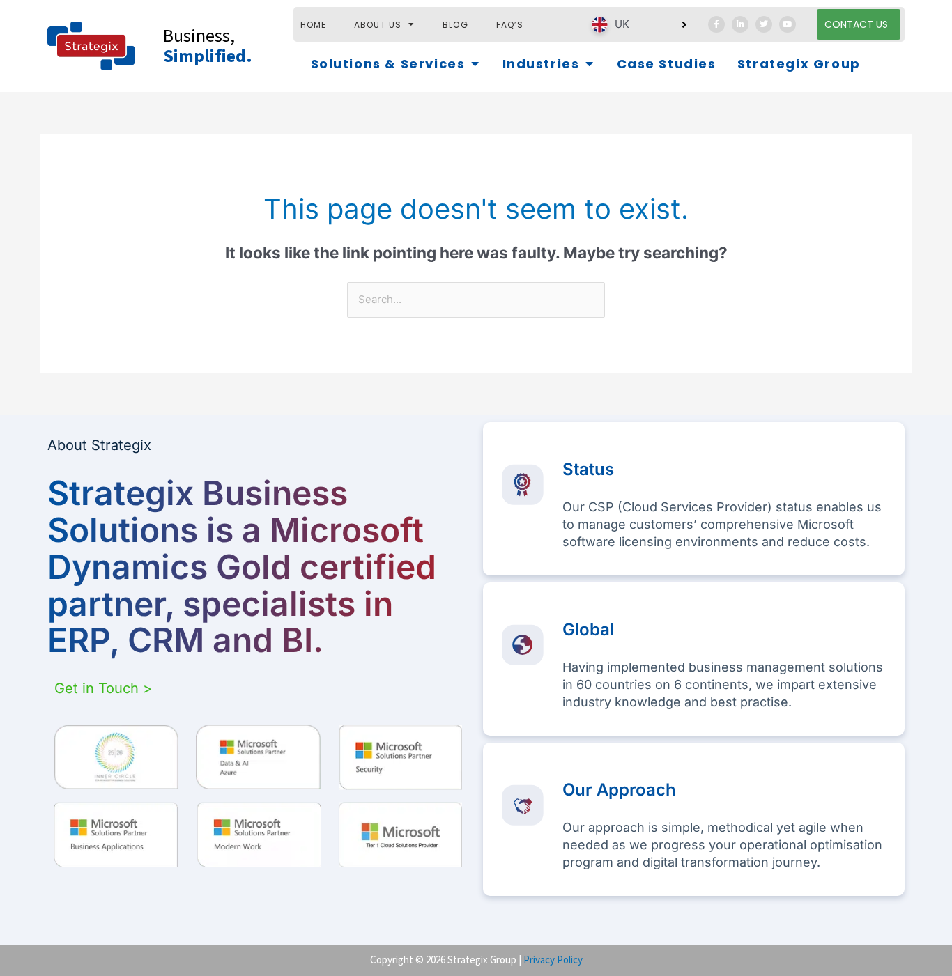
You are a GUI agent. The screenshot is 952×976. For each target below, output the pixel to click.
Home (313, 25)
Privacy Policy (553, 959)
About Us (377, 25)
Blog (455, 25)
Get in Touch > (103, 688)
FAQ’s (510, 25)
